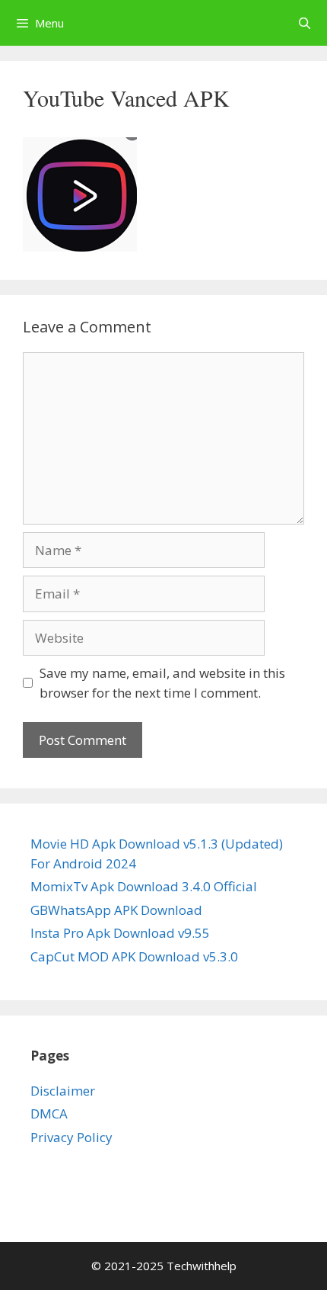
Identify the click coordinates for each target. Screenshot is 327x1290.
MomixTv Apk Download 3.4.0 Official (143, 886)
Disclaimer (62, 1090)
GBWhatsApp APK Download (116, 910)
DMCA (49, 1113)
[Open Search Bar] (304, 23)
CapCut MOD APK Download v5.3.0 (134, 956)
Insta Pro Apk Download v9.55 (120, 933)
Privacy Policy (71, 1137)
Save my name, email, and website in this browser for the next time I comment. (162, 682)
